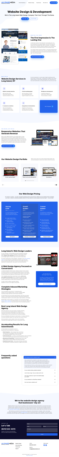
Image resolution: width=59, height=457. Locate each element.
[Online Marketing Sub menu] (25, 2)
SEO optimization (24, 412)
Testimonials (38, 2)
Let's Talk (53, 2)
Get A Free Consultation (36, 56)
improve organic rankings (6, 300)
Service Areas (30, 455)
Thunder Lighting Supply (10, 177)
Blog (27, 455)
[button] (40, 357)
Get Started (12, 236)
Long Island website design (14, 409)
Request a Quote (46, 236)
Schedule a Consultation (29, 236)
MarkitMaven (49, 177)
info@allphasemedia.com (35, 448)
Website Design (31, 2)
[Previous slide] (3, 185)
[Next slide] (56, 185)
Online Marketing (22, 2)
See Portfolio (34, 18)
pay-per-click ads (8, 301)
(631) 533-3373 (8, 429)
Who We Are (45, 2)
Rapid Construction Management (29, 177)
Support (17, 448)
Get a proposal (48, 106)
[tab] (25, 180)
